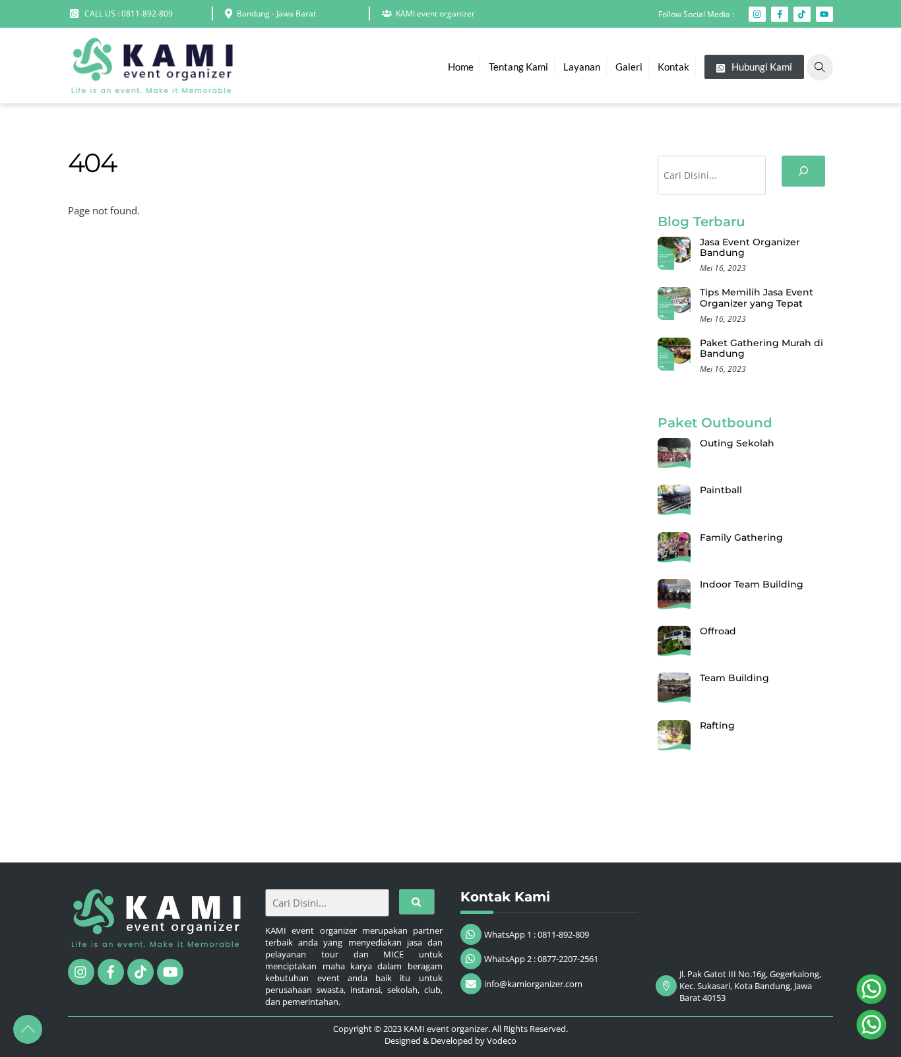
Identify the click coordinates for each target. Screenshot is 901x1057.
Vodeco (501, 1040)
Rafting (717, 725)
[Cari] (803, 171)
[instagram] (81, 971)
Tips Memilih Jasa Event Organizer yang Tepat (756, 298)
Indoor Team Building (751, 584)
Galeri (628, 67)
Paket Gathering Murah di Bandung (761, 348)
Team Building (734, 678)
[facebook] (111, 971)
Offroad (718, 631)
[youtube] (170, 971)
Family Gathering (741, 537)
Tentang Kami (518, 67)
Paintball (721, 490)
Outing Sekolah (737, 443)
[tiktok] (140, 971)
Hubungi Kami (761, 67)
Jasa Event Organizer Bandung (750, 247)
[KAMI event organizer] (150, 86)
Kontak (673, 67)
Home (461, 67)
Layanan (581, 67)
